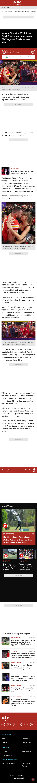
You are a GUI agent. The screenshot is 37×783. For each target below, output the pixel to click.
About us (5, 751)
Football (14, 651)
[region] (18, 560)
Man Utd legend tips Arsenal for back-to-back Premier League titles (22, 690)
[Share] (33, 52)
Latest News (5, 7)
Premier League (16, 662)
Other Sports (8, 11)
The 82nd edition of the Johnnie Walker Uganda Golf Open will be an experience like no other (17, 540)
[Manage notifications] (33, 779)
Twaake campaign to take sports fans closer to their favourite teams (25, 567)
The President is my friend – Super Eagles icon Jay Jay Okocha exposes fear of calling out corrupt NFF (23, 643)
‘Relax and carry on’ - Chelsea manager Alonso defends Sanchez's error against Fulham (22, 667)
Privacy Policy (7, 755)
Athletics (25, 739)
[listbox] (19, 560)
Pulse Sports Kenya (8, 764)
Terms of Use (26, 751)
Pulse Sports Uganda (26, 765)
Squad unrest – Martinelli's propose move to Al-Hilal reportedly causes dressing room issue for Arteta (23, 655)
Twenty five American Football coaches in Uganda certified (9, 567)
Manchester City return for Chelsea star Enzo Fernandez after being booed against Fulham (23, 678)
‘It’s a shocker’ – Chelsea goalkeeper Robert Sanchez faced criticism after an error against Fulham (23, 702)
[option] (10, 561)
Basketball (5, 742)
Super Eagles (15, 637)
